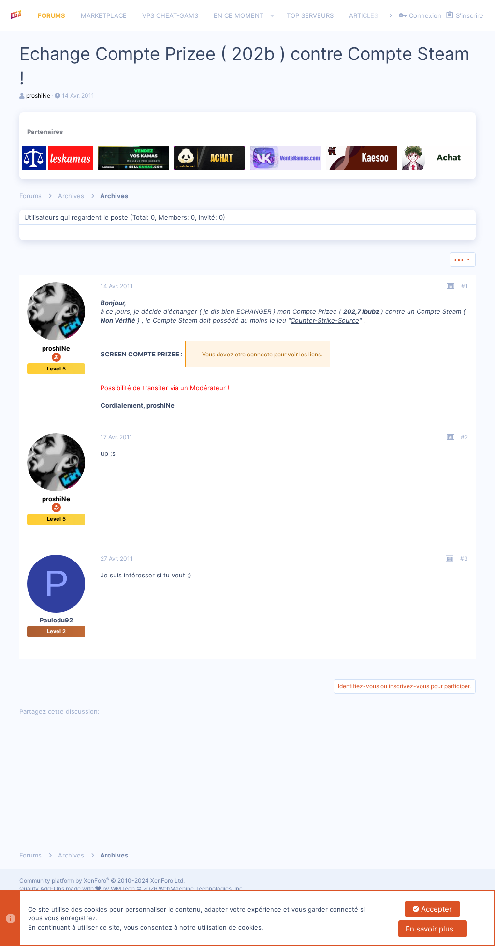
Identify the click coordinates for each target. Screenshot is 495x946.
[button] (272, 16)
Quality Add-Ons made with (57, 888)
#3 (464, 558)
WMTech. (177, 888)
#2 (464, 437)
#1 (464, 286)
